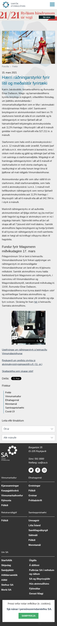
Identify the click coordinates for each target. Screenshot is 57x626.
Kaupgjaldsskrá (10, 490)
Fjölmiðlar (34, 588)
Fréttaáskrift (35, 500)
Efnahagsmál (12, 400)
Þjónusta (6, 500)
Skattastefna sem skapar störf (17, 371)
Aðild (4, 580)
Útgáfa (32, 560)
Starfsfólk (6, 560)
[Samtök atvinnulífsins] (25, 4)
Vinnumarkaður (13, 396)
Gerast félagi (36, 593)
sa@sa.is (43, 462)
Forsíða (5, 66)
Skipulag (6, 565)
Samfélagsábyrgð (38, 530)
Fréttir (15, 66)
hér (36, 302)
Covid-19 (10, 411)
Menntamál (11, 404)
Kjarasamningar (10, 485)
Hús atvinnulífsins (39, 583)
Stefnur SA (7, 584)
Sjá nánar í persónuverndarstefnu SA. (29, 609)
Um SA (4, 552)
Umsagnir (33, 520)
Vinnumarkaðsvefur (12, 495)
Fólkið (4, 505)
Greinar (32, 495)
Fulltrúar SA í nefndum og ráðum (41, 572)
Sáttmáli (33, 535)
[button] (52, 3)
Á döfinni (34, 565)
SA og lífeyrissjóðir (39, 578)
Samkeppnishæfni (14, 407)
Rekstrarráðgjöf (9, 512)
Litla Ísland (34, 525)
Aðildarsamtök (9, 575)
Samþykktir (7, 570)
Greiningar (34, 485)
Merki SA (6, 589)
